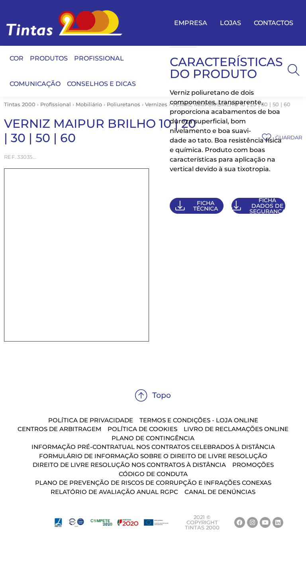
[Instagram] (252, 522)
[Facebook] (239, 522)
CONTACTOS (273, 23)
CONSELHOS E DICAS (101, 84)
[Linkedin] (278, 522)
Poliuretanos (123, 104)
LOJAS (230, 23)
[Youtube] (265, 522)
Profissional (55, 104)
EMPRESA (190, 23)
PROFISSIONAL (99, 58)
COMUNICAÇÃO (35, 84)
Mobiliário (89, 104)
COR (17, 58)
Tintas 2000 (19, 104)
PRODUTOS (49, 58)
